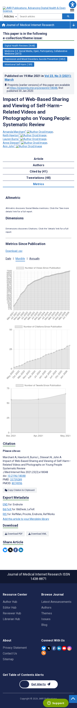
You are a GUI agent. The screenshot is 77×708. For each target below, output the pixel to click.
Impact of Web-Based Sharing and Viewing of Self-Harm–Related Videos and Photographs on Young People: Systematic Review (36, 111)
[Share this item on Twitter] (10, 550)
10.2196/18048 (16, 475)
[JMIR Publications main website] (34, 9)
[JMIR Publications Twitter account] (49, 648)
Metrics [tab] (38, 184)
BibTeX (7, 509)
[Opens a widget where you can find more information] (56, 703)
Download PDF (14, 534)
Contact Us (10, 653)
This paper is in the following (25, 36)
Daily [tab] (8, 258)
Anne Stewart (12, 142)
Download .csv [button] (14, 250)
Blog (44, 625)
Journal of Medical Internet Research (29, 25)
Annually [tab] (34, 258)
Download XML (39, 534)
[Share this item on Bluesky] (5, 550)
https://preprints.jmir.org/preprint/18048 (33, 87)
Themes (46, 613)
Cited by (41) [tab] (38, 171)
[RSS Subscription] (43, 653)
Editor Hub (9, 607)
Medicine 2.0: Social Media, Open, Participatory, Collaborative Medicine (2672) (36, 52)
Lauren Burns (11, 139)
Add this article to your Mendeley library (26, 518)
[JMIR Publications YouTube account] (64, 648)
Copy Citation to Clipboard (21, 490)
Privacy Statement (15, 647)
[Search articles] (68, 16)
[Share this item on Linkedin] (21, 550)
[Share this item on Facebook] (15, 550)
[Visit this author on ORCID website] (40, 131)
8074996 (17, 483)
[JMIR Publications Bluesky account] (43, 648)
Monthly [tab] (20, 258)
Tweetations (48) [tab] (38, 178)
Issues (45, 619)
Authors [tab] (38, 165)
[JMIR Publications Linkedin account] (59, 648)
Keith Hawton (11, 135)
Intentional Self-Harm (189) (18, 64)
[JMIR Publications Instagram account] (69, 648)
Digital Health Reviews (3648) (20, 45)
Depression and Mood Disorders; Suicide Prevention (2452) (35, 59)
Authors (46, 607)
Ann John (9, 146)
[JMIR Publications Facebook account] (54, 648)
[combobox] (40, 16)
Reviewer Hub (12, 613)
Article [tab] (38, 159)
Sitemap (8, 659)
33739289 (16, 479)
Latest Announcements (56, 602)
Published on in (38, 77)
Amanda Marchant (14, 131)
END (5, 504)
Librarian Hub (11, 619)
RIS (5, 514)
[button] (72, 4)
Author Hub (10, 602)
